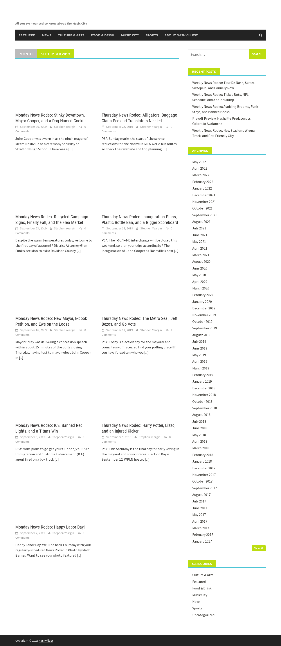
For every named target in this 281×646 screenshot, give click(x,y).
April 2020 (199, 281)
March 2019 (200, 368)
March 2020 (200, 288)
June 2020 (199, 268)
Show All (258, 548)
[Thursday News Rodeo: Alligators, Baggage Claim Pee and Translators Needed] (140, 85)
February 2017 (202, 534)
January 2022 (202, 188)
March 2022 (200, 175)
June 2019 (199, 348)
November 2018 (204, 394)
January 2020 (202, 301)
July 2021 (199, 228)
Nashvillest (46, 640)
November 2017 (204, 474)
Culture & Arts (71, 35)
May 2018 (199, 435)
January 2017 (202, 541)
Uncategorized (203, 615)
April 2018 (199, 441)
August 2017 (201, 494)
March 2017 (200, 528)
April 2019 (199, 361)
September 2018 (204, 408)
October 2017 (202, 481)
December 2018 (203, 388)
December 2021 (203, 195)
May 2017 (199, 514)
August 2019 (201, 335)
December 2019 (203, 308)
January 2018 (202, 461)
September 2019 (204, 328)
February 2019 (202, 375)
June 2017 (199, 508)
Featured (27, 35)
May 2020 (199, 275)
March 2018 (200, 448)
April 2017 (199, 521)
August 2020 (201, 261)
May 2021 (199, 241)
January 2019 (202, 381)
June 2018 (199, 428)
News (46, 35)
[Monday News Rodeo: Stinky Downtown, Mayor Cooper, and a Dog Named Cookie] (54, 85)
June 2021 (199, 235)
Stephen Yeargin (65, 127)
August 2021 (201, 221)
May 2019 (199, 355)
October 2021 (202, 208)
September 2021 (204, 215)
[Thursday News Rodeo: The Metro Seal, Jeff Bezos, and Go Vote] (140, 289)
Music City (130, 35)
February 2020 (202, 295)
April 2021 (199, 248)
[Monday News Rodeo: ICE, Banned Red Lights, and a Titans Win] (54, 396)
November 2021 (204, 201)
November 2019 (204, 315)
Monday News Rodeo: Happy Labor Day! (50, 527)
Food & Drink (102, 35)
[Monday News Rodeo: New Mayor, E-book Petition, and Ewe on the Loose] (54, 289)
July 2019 (199, 341)
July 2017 (199, 501)
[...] (70, 149)
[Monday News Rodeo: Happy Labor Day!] (54, 497)
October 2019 (202, 321)
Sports (152, 35)
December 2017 (203, 468)
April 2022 (199, 168)
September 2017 (204, 488)
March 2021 (200, 255)
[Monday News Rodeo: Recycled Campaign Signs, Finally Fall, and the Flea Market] (54, 187)
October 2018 (202, 401)
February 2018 (202, 455)
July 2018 (199, 421)
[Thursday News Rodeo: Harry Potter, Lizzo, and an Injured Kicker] (140, 396)
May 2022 (199, 162)
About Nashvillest (181, 35)
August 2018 (201, 414)
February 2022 (202, 181)
